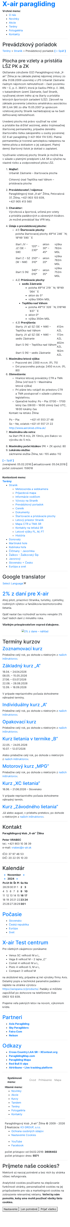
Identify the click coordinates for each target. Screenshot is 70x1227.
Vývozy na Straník (26, 500)
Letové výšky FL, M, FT (29, 531)
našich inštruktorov (16, 759)
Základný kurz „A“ (21, 665)
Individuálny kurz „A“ (24, 704)
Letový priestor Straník (29, 520)
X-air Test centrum (25, 942)
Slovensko (15, 920)
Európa (13, 928)
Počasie (12, 914)
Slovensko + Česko (21, 562)
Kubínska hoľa (17, 547)
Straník (18, 50)
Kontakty (14, 34)
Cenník (19, 508)
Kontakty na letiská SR (29, 527)
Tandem (16, 1102)
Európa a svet (17, 566)
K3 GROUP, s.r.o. (31, 1127)
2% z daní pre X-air (25, 593)
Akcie (12, 22)
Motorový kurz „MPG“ (25, 766)
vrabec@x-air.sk (21, 847)
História (20, 535)
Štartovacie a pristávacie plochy (35, 516)
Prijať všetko (48, 1209)
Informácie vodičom (27, 496)
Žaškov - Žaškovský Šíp (24, 554)
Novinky (14, 18)
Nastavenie (10, 1209)
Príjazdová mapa (25, 492)
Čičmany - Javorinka (22, 551)
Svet (11, 932)
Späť (8, 460)
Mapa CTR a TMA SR (28, 523)
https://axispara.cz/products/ (20, 989)
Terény (13, 26)
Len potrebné (29, 1209)
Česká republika (19, 924)
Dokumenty (22, 512)
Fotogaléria (16, 30)
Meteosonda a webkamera (31, 489)
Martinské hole (18, 543)
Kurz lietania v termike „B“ (30, 738)
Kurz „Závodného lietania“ (30, 806)
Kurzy (14, 1098)
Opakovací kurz (19, 721)
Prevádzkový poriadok (29, 504)
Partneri (12, 1017)
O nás (12, 14)
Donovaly (15, 539)
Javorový (15, 558)
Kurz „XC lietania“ (21, 783)
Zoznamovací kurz (22, 648)
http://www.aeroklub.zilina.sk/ (27, 428)
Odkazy (11, 1045)
